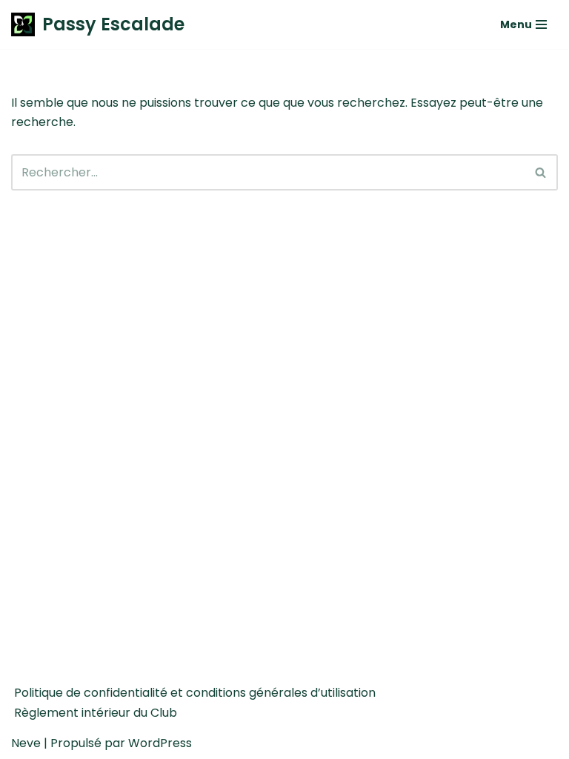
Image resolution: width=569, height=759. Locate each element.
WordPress (160, 743)
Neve (26, 743)
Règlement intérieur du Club (95, 712)
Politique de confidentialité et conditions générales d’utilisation (195, 692)
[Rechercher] (541, 172)
